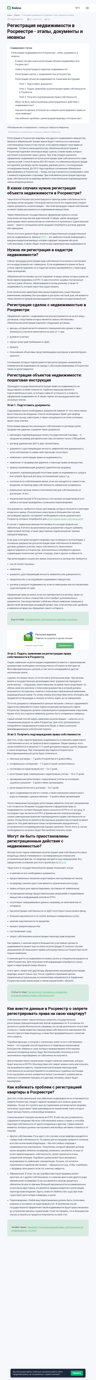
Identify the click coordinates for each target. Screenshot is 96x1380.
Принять (77, 1373)
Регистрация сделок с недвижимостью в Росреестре (43, 74)
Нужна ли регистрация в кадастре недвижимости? (41, 69)
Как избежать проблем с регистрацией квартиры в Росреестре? (48, 118)
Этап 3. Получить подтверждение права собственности (48, 97)
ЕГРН (43, 237)
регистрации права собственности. (65, 519)
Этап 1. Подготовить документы (35, 84)
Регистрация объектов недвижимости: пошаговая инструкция (47, 79)
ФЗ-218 (62, 862)
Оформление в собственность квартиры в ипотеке (51, 619)
